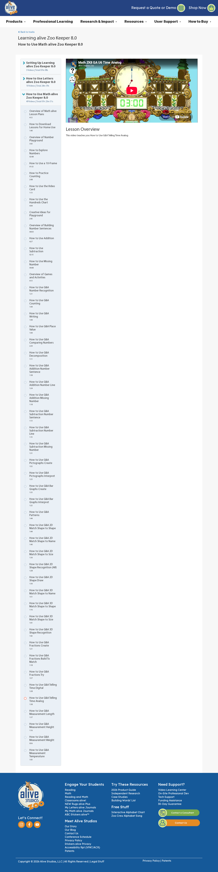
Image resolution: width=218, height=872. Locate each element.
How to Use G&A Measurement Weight (41, 740)
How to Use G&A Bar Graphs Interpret (41, 502)
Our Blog (70, 829)
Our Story (71, 826)
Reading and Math (76, 796)
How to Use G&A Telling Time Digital (43, 688)
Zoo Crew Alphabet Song (126, 815)
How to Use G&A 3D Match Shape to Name (42, 593)
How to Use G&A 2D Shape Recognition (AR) (43, 567)
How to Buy (199, 21)
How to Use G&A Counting (39, 303)
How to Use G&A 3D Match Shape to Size (41, 619)
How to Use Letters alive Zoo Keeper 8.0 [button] (40, 82)
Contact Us (71, 833)
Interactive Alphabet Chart (128, 812)
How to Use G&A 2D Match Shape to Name (42, 541)
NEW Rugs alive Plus (77, 804)
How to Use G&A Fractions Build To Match (39, 660)
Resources (135, 21)
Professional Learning (53, 21)
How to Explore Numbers (38, 153)
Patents (69, 850)
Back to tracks (27, 32)
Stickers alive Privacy (78, 843)
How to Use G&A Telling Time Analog (43, 701)
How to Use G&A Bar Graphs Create (41, 489)
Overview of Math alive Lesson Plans (42, 114)
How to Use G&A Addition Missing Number (39, 400)
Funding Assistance (170, 800)
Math (68, 793)
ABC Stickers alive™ (77, 814)
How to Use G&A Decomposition (39, 355)
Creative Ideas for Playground (39, 215)
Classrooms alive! (75, 800)
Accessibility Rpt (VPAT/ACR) (82, 847)
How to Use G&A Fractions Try (39, 674)
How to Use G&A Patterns (39, 515)
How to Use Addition (41, 240)
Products (16, 21)
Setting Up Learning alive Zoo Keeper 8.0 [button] (40, 66)
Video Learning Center (172, 789)
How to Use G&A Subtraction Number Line (41, 432)
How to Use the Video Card (42, 189)
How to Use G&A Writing (39, 316)
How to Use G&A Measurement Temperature (39, 755)
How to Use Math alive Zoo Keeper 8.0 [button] (42, 98)
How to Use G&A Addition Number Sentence (39, 370)
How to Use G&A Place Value (42, 329)
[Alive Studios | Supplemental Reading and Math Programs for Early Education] (9, 7)
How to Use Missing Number (40, 264)
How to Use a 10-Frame (43, 165)
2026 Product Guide (123, 789)
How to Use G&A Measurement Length (41, 714)
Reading (70, 789)
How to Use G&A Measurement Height (41, 727)
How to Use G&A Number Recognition (41, 290)
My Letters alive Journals (80, 807)
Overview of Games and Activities (40, 277)
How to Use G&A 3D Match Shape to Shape (42, 606)
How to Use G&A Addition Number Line (42, 385)
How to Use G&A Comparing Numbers (41, 342)
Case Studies (119, 796)
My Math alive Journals (79, 811)
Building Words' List (123, 800)
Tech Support (166, 796)
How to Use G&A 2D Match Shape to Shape (42, 528)
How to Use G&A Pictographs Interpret (42, 476)
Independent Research (125, 793)
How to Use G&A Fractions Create (39, 645)
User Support (167, 21)
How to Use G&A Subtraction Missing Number (41, 448)
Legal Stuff (97, 861)
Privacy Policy (73, 840)
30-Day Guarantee (169, 804)
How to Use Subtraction (36, 251)
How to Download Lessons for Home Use (42, 127)
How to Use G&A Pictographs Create (40, 463)
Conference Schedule (78, 836)
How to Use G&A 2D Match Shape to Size (41, 554)
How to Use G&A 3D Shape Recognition (41, 632)
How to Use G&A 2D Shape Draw (41, 580)
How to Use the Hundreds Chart (38, 202)
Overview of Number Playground (41, 140)
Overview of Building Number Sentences (41, 228)
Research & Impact (98, 21)
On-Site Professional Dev (173, 793)
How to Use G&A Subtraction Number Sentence (41, 416)
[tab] (41, 66)
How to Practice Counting (38, 176)
